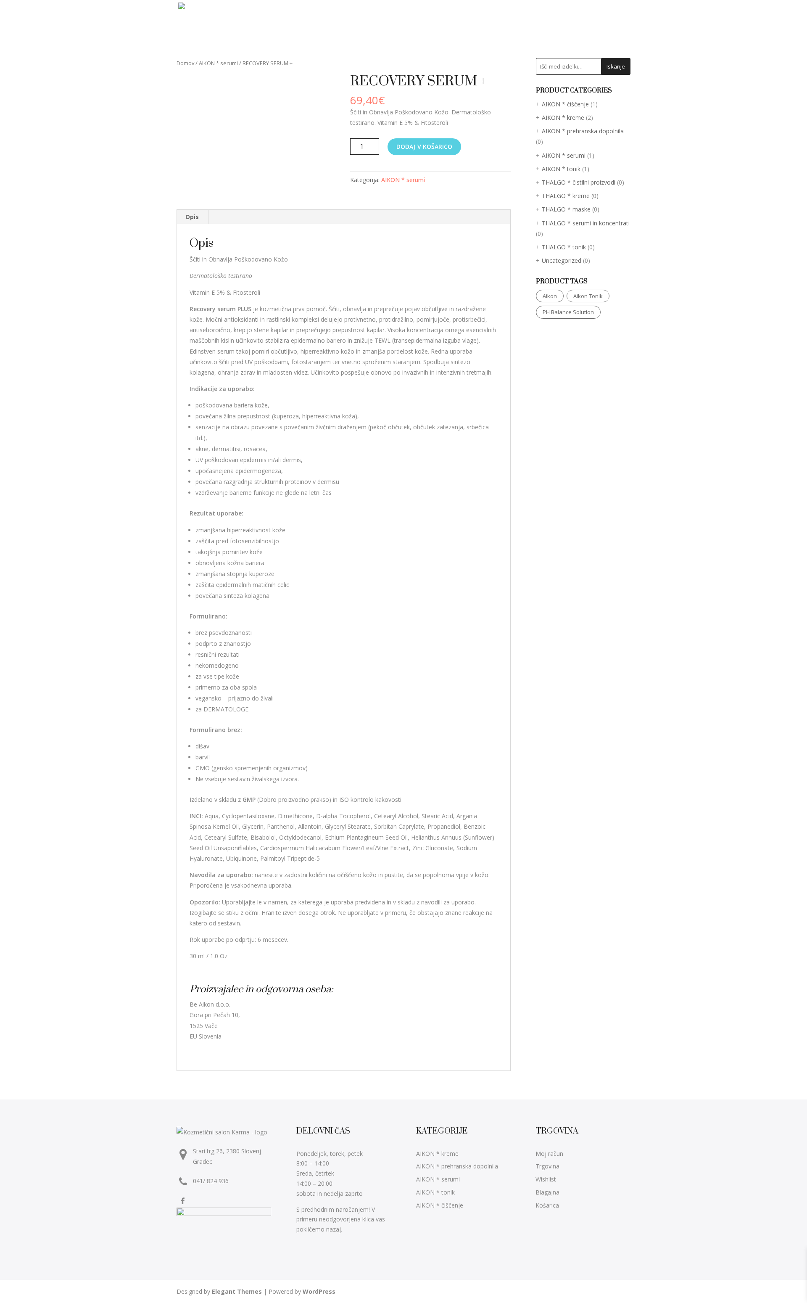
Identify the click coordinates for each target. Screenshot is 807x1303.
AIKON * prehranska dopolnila (583, 131)
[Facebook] (184, 1200)
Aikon (550, 296)
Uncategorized (561, 260)
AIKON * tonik (561, 169)
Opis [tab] (192, 217)
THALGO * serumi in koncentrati (586, 223)
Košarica (547, 1205)
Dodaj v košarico (424, 147)
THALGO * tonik (564, 247)
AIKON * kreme (563, 118)
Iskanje (616, 66)
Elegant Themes (237, 1291)
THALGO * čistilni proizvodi (578, 182)
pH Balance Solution (568, 312)
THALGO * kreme (566, 196)
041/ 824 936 (211, 1181)
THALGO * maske (566, 209)
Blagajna (547, 1192)
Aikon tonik (588, 296)
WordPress (319, 1291)
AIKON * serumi (218, 63)
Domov (185, 63)
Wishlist (545, 1179)
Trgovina (547, 1166)
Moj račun (549, 1154)
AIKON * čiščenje (565, 104)
